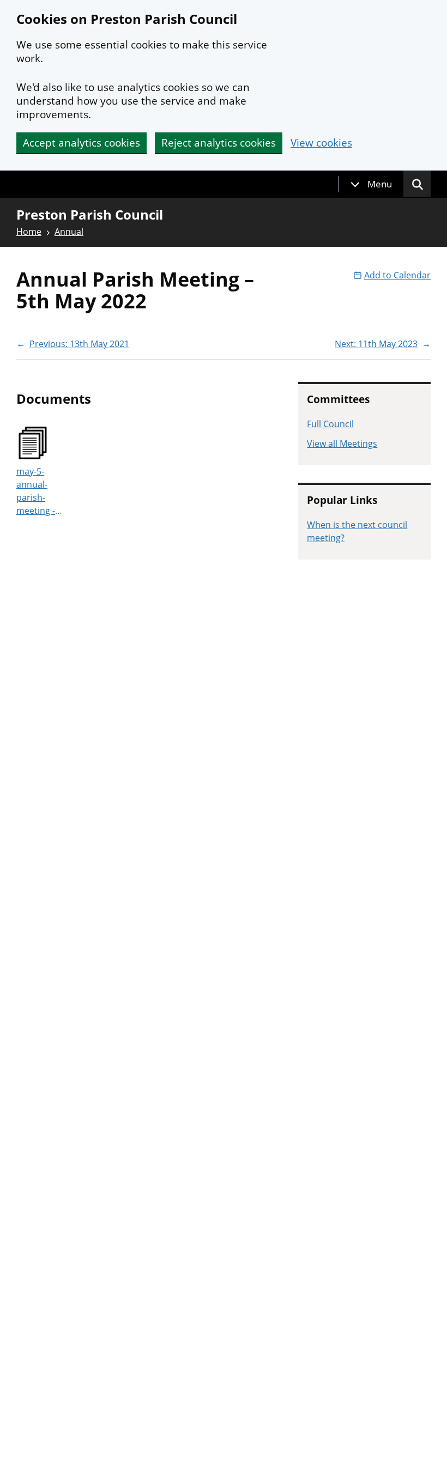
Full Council (330, 424)
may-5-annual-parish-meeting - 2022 (35, 491)
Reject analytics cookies (218, 143)
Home (28, 232)
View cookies (321, 143)
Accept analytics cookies (81, 143)
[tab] (371, 184)
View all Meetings (342, 443)
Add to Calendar (397, 275)
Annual (69, 232)
